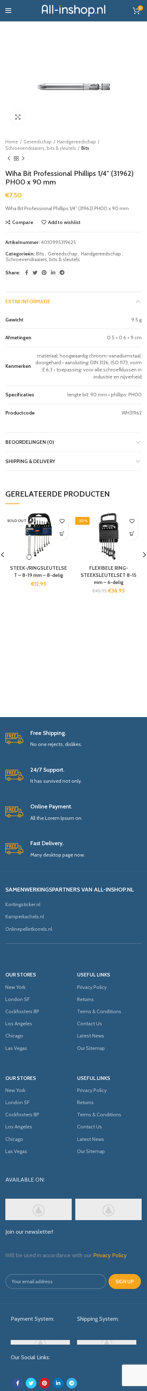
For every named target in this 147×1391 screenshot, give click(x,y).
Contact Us (89, 1023)
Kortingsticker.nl (22, 904)
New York (15, 987)
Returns (85, 999)
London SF (17, 999)
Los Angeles (18, 1023)
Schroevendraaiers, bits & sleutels (40, 148)
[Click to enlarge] (18, 117)
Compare (22, 222)
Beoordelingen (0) (29, 442)
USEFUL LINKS (93, 974)
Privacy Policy (92, 987)
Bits (85, 148)
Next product (23, 158)
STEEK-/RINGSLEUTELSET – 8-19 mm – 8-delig (38, 571)
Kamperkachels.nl (24, 916)
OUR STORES (20, 974)
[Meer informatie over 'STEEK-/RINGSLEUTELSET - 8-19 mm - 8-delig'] (62, 534)
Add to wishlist (64, 222)
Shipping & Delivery (30, 461)
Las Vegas (16, 1048)
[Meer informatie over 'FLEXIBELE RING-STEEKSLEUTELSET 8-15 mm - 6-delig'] (132, 534)
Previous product (8, 158)
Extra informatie (27, 301)
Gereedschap (38, 141)
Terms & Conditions (99, 1011)
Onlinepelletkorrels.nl (28, 929)
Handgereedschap (76, 141)
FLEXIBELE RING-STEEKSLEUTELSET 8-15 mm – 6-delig (108, 575)
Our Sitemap (91, 1048)
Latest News (90, 1035)
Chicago (14, 1035)
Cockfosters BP (22, 1011)
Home (11, 141)
